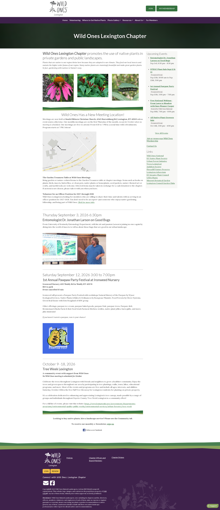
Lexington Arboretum (156, 172)
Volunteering (74, 20)
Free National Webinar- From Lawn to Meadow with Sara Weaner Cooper (162, 103)
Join (150, 8)
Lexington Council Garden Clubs (161, 183)
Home (65, 20)
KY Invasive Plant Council (158, 175)
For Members (152, 20)
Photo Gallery (113, 20)
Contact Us (152, 146)
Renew (55, 471)
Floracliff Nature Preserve (158, 169)
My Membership (167, 8)
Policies (69, 458)
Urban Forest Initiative (157, 161)
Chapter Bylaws (118, 457)
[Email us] (46, 484)
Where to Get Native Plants (94, 20)
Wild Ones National (155, 155)
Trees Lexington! (154, 164)
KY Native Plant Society (157, 158)
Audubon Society (154, 167)
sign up (110, 424)
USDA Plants (152, 178)
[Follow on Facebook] (52, 484)
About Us (139, 20)
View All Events (161, 133)
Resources (127, 20)
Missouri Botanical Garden (158, 180)
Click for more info (86, 202)
